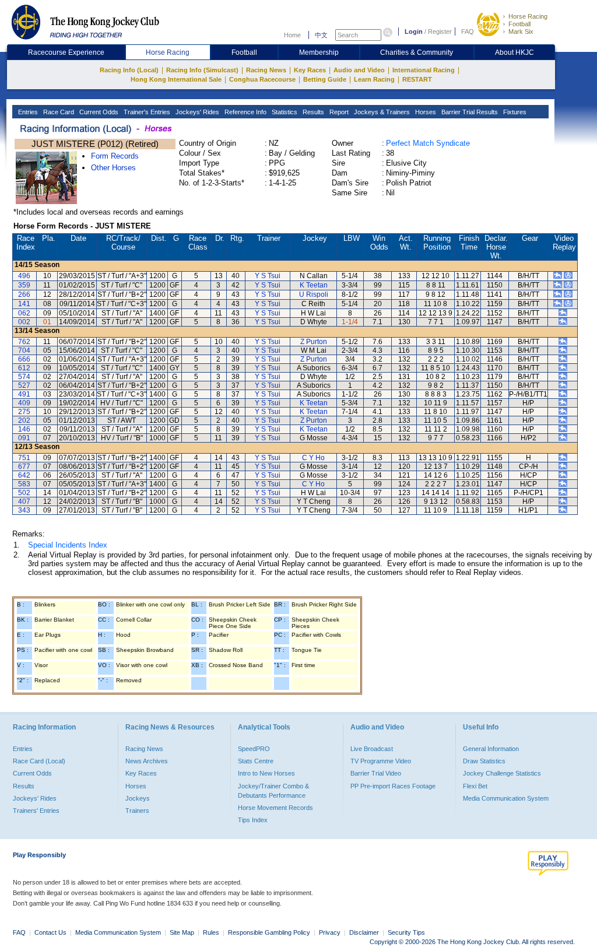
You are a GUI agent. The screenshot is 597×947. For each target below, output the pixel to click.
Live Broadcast (371, 748)
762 (24, 342)
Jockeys (137, 798)
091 (24, 438)
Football (519, 23)
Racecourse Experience (66, 52)
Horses (424, 111)
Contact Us (50, 932)
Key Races (310, 69)
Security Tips (406, 932)
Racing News (266, 69)
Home (292, 34)
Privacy (329, 932)
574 (24, 377)
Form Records (115, 156)
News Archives (146, 760)
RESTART (417, 79)
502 (24, 493)
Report (338, 111)
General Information (491, 748)
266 (24, 294)
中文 (321, 34)
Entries (27, 111)
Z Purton (313, 342)
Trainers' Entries (36, 810)
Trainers (137, 810)
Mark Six (520, 31)
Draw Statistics (484, 760)
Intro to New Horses (266, 773)
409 (24, 403)
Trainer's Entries (146, 111)
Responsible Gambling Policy (269, 932)
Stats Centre (255, 760)
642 (24, 475)
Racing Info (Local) (129, 69)
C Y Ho (313, 458)
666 (24, 359)
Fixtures (513, 111)
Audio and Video (359, 69)
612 (24, 368)
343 (24, 510)
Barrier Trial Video (375, 773)
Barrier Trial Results (469, 111)
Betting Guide (324, 79)
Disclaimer (364, 932)
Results (312, 111)
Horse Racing (527, 16)
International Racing (423, 69)
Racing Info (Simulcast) (202, 69)
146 (24, 429)
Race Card (57, 111)
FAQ (467, 31)
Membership (319, 52)
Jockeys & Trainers (381, 111)
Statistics (283, 111)
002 (24, 322)
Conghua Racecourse (262, 79)
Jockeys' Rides (196, 111)
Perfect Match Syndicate (428, 143)
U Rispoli (313, 294)
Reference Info (244, 111)
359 (24, 285)
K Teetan (314, 285)
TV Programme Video (380, 760)
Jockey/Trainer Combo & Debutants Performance (273, 791)
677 (24, 466)
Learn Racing (374, 79)
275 (24, 412)
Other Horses (113, 167)
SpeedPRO (254, 748)
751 (24, 458)
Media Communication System (506, 798)
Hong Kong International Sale (176, 79)
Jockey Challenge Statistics (502, 773)
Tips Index (253, 819)
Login (414, 31)
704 (24, 350)
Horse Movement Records (275, 807)
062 (24, 313)
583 (24, 484)
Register (440, 31)
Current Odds (98, 111)
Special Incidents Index (67, 545)
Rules (212, 932)
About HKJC (514, 52)
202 (24, 420)
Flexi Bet (475, 786)
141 (24, 304)
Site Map (182, 932)
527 (24, 385)
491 (24, 394)
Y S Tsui (267, 276)
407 (24, 501)
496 (24, 276)
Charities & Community (416, 52)
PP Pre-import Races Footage (393, 786)
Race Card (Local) (39, 760)
